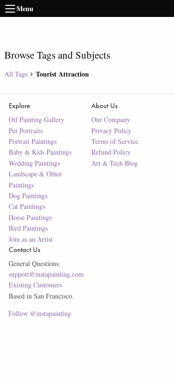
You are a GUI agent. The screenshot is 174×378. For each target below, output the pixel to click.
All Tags (16, 74)
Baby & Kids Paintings (40, 152)
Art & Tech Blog (114, 163)
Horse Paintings (30, 217)
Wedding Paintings (34, 163)
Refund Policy (110, 152)
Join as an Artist (31, 239)
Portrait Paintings (33, 141)
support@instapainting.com (46, 274)
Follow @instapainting (40, 313)
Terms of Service (114, 141)
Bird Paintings (28, 228)
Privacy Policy (111, 130)
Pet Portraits (26, 130)
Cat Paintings (27, 206)
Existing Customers (35, 284)
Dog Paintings (28, 195)
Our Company (110, 119)
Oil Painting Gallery (36, 119)
